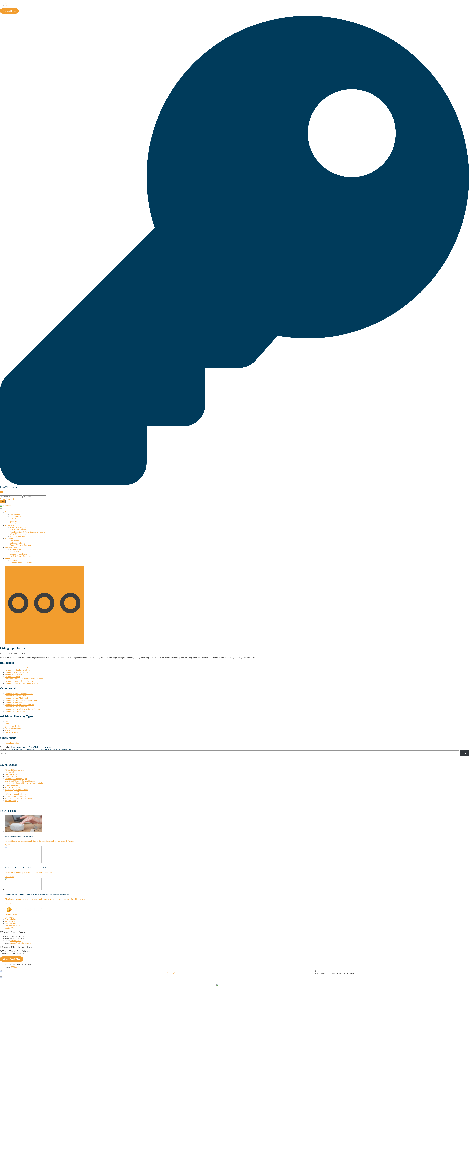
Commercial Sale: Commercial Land (19, 694)
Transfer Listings (11, 801)
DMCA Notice (10, 924)
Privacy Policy (10, 919)
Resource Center (11, 547)
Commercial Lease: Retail (15, 711)
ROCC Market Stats (17, 536)
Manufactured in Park (13, 726)
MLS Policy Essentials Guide (16, 790)
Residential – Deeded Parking (16, 672)
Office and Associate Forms (15, 794)
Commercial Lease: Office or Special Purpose (22, 709)
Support (8, 3)
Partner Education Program (20, 545)
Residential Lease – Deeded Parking (19, 681)
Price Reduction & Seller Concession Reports (27, 532)
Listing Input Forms (12, 785)
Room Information (12, 743)
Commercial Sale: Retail (14, 702)
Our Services (15, 514)
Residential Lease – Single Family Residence (22, 683)
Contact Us (9, 928)
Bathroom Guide (11, 772)
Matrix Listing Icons (13, 787)
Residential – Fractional (14, 674)
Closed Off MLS (11, 733)
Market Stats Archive (18, 530)
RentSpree (14, 523)
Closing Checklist (12, 774)
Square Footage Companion (16, 796)
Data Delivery (15, 517)
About (7, 558)
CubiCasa (13, 519)
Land (7, 724)
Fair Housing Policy (12, 926)
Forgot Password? (7, 499)
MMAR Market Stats (18, 534)
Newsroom (9, 917)
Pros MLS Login (9, 11)
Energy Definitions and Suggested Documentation (24, 783)
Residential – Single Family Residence (20, 668)
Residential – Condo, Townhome (17, 670)
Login (3, 501)
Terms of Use (10, 921)
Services (8, 512)
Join (6, 5)
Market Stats (10, 525)
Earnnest (13, 521)
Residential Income (12, 677)
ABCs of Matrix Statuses (14, 770)
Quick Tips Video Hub (18, 543)
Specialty (8, 730)
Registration (14, 541)
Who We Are (15, 560)
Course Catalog (11, 776)
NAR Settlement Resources (20, 556)
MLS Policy (14, 552)
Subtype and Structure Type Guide (18, 798)
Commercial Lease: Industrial (16, 707)
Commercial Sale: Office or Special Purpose (22, 700)
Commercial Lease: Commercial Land (19, 705)
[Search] (464, 753)
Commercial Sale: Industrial (15, 696)
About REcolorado (12, 915)
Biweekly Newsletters (18, 554)
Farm (7, 722)
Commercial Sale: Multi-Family (17, 698)
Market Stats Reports (18, 528)
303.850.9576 (15, 941)
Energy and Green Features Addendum (20, 781)
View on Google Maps (11, 959)
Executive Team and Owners (21, 563)
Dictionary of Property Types (16, 779)
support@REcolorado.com (20, 943)
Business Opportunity (13, 728)
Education (9, 538)
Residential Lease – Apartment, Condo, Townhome (24, 679)
